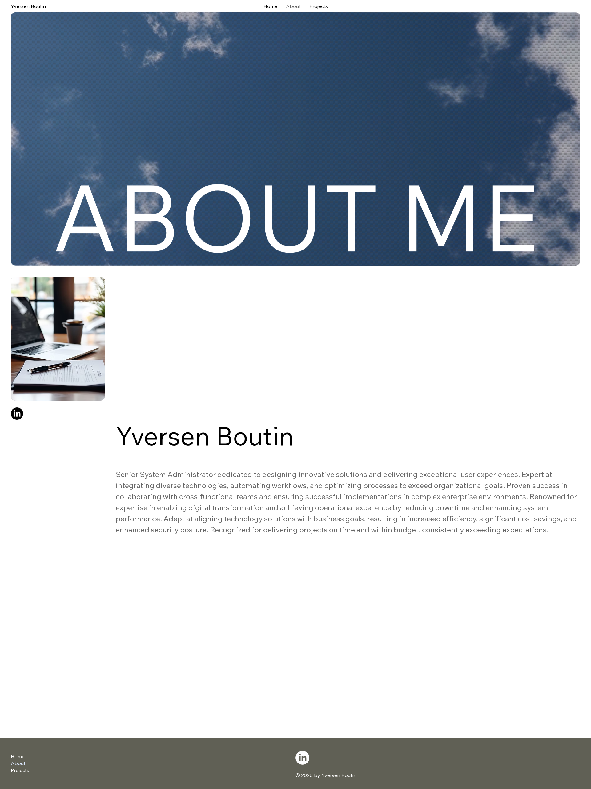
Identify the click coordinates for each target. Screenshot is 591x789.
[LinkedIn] (17, 413)
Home (18, 756)
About (18, 763)
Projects (20, 770)
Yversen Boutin (28, 6)
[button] (295, 139)
